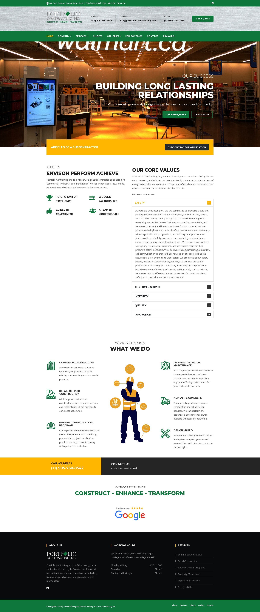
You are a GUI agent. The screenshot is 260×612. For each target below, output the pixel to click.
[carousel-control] (7, 94)
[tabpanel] (130, 94)
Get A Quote (203, 18)
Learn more (202, 114)
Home (49, 36)
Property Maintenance (189, 574)
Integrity (142, 296)
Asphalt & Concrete (187, 397)
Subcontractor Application (187, 147)
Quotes (210, 605)
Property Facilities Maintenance (187, 364)
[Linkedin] (212, 3)
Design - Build (183, 430)
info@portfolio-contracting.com (137, 20)
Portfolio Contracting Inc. (105, 606)
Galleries (113, 36)
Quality (140, 305)
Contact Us (120, 464)
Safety (140, 202)
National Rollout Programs (191, 567)
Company (64, 36)
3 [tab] (134, 136)
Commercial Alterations (76, 362)
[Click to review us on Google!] (130, 513)
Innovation (143, 314)
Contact (153, 36)
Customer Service (148, 287)
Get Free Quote (176, 114)
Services (81, 36)
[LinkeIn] (48, 588)
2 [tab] (130, 136)
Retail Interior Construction (69, 392)
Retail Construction (187, 561)
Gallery (201, 605)
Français (168, 36)
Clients (97, 36)
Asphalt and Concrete (189, 580)
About (174, 605)
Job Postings (133, 36)
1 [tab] (125, 136)
